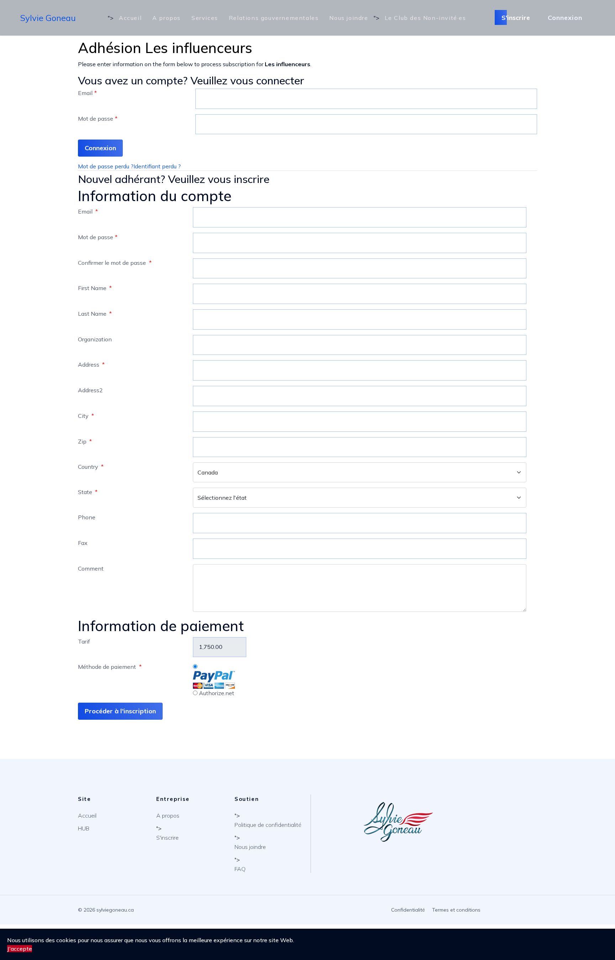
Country (91, 466)
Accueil (130, 17)
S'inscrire (516, 18)
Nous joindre (348, 17)
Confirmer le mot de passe (115, 262)
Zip (85, 441)
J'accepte (19, 948)
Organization (95, 339)
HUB (83, 828)
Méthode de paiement (110, 666)
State (88, 491)
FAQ (240, 868)
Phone (86, 517)
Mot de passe (97, 118)
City (86, 415)
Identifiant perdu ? (157, 166)
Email (87, 92)
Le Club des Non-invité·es (425, 17)
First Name (95, 288)
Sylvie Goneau (48, 18)
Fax (83, 542)
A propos (166, 17)
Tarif (84, 641)
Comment (91, 568)
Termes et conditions (456, 910)
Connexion (565, 18)
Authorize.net (216, 693)
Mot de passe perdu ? (105, 166)
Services (204, 17)
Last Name (95, 313)
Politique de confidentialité (268, 824)
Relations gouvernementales (274, 17)
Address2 (90, 390)
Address (91, 364)
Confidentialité (408, 910)
